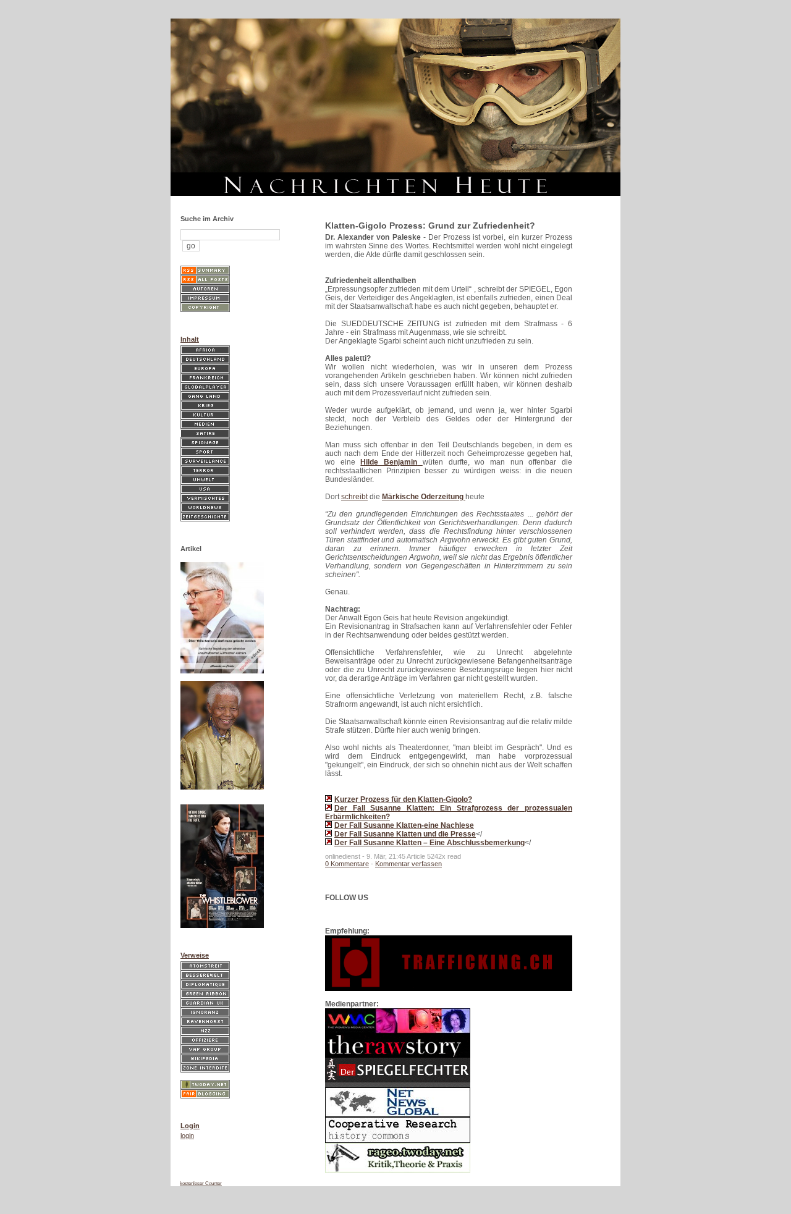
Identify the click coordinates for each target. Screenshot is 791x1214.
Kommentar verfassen (408, 863)
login (187, 1135)
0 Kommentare (347, 863)
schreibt (354, 496)
